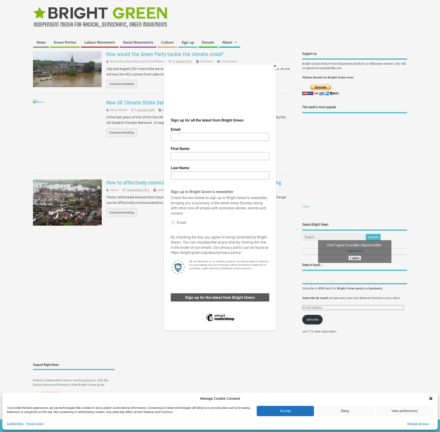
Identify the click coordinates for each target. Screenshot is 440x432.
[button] (431, 398)
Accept (285, 411)
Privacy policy (35, 423)
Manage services (418, 423)
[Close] (275, 66)
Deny (345, 411)
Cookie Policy (15, 423)
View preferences (404, 411)
